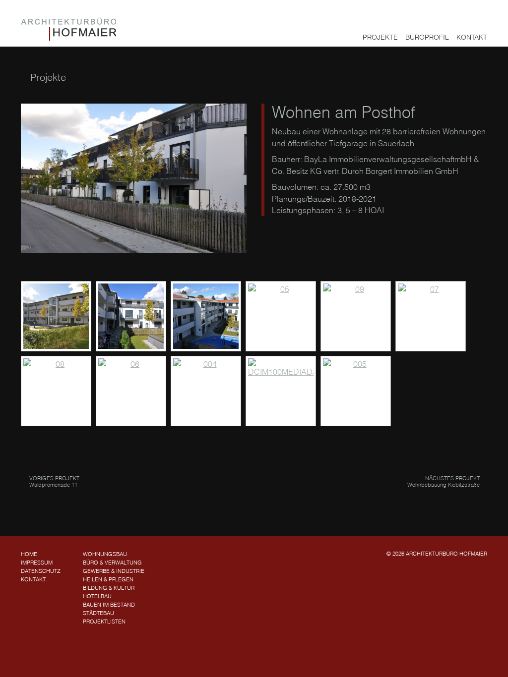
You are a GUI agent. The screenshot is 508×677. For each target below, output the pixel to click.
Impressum (37, 562)
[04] (206, 316)
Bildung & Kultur (108, 587)
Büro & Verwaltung (112, 562)
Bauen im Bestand (109, 604)
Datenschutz (41, 570)
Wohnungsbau (105, 554)
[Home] (68, 29)
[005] (355, 391)
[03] (131, 316)
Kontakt (471, 37)
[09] (355, 316)
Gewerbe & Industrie (113, 570)
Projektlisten (104, 621)
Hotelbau (97, 596)
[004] (206, 391)
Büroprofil (427, 37)
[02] (56, 316)
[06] (131, 391)
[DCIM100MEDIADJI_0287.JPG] (281, 391)
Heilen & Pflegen (108, 579)
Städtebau (98, 613)
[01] (134, 178)
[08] (56, 391)
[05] (281, 316)
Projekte (380, 37)
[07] (430, 316)
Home (29, 554)
